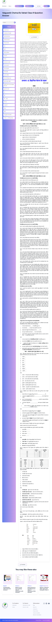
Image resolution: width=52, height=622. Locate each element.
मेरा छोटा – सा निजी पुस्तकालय (8, 117)
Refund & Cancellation (37, 614)
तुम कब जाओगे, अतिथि (7, 81)
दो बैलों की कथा (6, 30)
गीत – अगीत (6, 98)
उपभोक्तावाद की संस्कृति (7, 33)
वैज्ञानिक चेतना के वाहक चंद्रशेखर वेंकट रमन (9, 85)
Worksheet (4, 6)
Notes (10, 6)
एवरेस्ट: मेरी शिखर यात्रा (7, 78)
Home (3, 10)
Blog (34, 605)
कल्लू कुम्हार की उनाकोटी (7, 114)
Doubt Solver (19, 6)
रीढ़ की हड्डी (6, 71)
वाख (4, 46)
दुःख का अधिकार (6, 74)
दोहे (4, 95)
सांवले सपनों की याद (7, 36)
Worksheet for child (26, 605)
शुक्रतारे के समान (6, 89)
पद (4, 92)
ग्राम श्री (5, 55)
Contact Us (35, 609)
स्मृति (4, 111)
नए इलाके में (5, 105)
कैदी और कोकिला (6, 52)
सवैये (4, 49)
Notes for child (25, 607)
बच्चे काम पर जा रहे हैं (7, 62)
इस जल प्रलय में (6, 65)
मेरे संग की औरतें (6, 68)
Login (47, 6)
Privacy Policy (35, 611)
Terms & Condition (36, 612)
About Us (34, 607)
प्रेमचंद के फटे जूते (6, 39)
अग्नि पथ (5, 101)
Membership (29, 6)
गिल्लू (5, 108)
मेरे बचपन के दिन (6, 42)
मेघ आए (5, 58)
